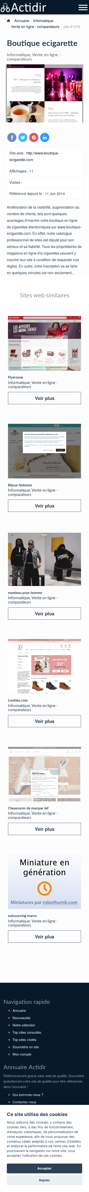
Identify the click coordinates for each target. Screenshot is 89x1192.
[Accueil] (8, 20)
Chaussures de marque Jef (28, 808)
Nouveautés (22, 1017)
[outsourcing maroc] (44, 881)
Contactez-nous (24, 1101)
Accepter (44, 1168)
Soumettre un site (26, 1046)
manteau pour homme (25, 593)
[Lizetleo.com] (44, 666)
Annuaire (21, 20)
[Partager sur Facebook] (12, 137)
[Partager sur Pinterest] (34, 137)
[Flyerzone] (44, 343)
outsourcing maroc (22, 916)
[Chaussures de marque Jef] (44, 774)
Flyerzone (15, 377)
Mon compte (22, 1054)
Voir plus (44, 398)
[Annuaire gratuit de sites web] (23, 7)
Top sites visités (25, 1039)
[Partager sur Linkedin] (45, 137)
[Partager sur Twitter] (23, 137)
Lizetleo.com (18, 700)
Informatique (43, 20)
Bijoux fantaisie (20, 485)
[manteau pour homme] (44, 558)
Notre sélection (24, 1025)
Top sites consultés (27, 1032)
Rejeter (44, 1180)
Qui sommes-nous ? (28, 1094)
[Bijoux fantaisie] (44, 451)
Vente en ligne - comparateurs (35, 26)
